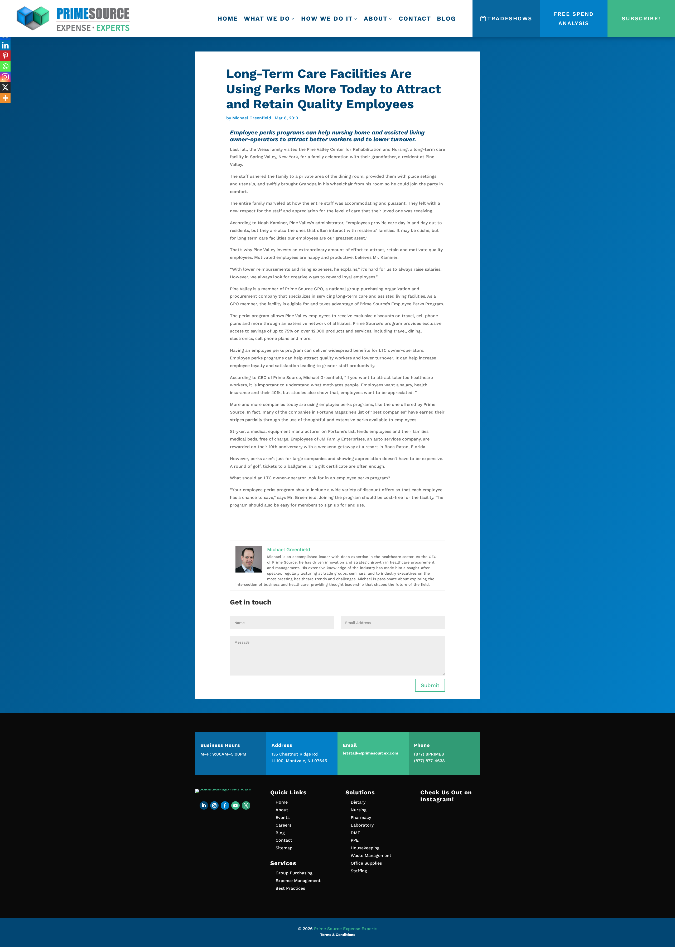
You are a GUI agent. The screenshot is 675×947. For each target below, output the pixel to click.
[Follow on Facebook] (225, 805)
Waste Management (371, 855)
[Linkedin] (5, 45)
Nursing (359, 809)
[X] (5, 87)
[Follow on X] (246, 805)
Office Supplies (366, 863)
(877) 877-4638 (429, 760)
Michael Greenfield (251, 117)
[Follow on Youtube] (235, 805)
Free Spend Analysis (573, 18)
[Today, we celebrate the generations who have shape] (450, 861)
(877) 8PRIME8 (429, 754)
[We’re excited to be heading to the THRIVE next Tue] (450, 825)
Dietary (358, 802)
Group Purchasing (294, 872)
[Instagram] (5, 77)
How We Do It (327, 18)
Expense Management (298, 880)
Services (283, 863)
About (376, 18)
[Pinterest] (5, 55)
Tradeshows (509, 18)
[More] (5, 98)
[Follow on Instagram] (214, 805)
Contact (415, 18)
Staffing (359, 870)
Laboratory (362, 825)
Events (283, 817)
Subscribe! (641, 18)
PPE (355, 840)
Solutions (360, 792)
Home (228, 18)
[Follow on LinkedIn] (204, 805)
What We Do (267, 18)
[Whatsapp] (5, 66)
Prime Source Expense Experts (345, 928)
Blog (446, 18)
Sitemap (284, 847)
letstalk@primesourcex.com (370, 753)
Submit (430, 685)
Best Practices (290, 888)
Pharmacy (361, 817)
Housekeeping (365, 847)
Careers (283, 825)
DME (355, 832)
